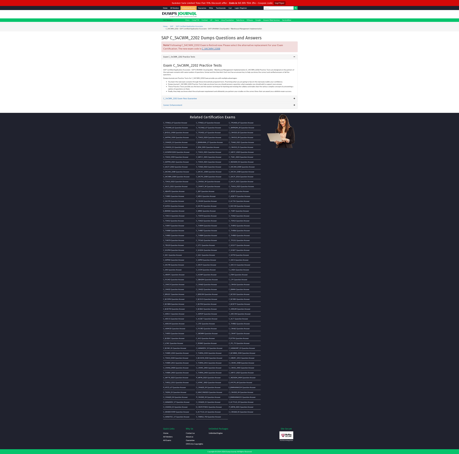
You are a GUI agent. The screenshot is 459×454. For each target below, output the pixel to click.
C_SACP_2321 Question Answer (241, 182)
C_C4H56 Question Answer (239, 284)
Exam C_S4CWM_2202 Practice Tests (179, 57)
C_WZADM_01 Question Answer (241, 162)
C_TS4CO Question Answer (174, 216)
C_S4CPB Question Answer (173, 265)
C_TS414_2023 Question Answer (241, 186)
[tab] (229, 57)
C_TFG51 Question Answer (239, 240)
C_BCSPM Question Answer (174, 299)
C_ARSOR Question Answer (174, 324)
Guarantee (202, 8)
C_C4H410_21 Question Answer (175, 147)
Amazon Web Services (271, 20)
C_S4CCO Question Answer (239, 265)
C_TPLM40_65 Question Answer (175, 128)
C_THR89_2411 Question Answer (176, 363)
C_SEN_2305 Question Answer (207, 147)
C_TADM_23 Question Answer (174, 392)
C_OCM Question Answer (206, 270)
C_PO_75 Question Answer (239, 343)
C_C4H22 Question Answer (206, 289)
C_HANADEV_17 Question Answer (176, 402)
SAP (171, 26)
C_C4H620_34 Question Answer (175, 397)
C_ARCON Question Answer (240, 314)
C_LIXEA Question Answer (239, 270)
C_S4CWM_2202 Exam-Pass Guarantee (180, 98)
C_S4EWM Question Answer (207, 333)
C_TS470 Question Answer (206, 216)
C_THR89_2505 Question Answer (176, 353)
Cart (230, 8)
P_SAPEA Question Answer (173, 206)
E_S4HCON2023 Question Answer (209, 392)
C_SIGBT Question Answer (239, 250)
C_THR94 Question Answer (206, 226)
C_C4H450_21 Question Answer (175, 407)
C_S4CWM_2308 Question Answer (176, 177)
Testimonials (221, 8)
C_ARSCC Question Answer (173, 314)
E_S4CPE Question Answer (206, 206)
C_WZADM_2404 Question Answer (242, 378)
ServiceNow (286, 20)
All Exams (167, 440)
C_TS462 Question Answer (239, 216)
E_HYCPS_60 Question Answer (240, 382)
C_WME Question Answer (206, 211)
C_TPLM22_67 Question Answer (208, 132)
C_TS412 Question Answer (239, 221)
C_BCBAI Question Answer (206, 309)
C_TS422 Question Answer (206, 221)
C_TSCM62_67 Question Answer (208, 128)
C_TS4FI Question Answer (239, 211)
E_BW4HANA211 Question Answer (242, 397)
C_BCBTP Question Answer (239, 304)
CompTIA (195, 20)
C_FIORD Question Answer (206, 329)
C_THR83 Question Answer (239, 235)
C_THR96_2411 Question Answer (209, 363)
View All (197, 23)
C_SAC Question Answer (205, 255)
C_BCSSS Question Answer (239, 294)
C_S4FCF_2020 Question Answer (241, 152)
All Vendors (174, 8)
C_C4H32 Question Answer (173, 289)
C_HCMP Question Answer (206, 275)
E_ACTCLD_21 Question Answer (208, 412)
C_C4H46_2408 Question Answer (176, 368)
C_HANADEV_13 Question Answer (209, 348)
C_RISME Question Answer (206, 343)
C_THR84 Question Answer (206, 235)
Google (258, 20)
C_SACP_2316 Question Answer (241, 177)
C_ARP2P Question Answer (206, 314)
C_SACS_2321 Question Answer (175, 186)
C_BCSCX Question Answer (206, 299)
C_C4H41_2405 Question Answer (208, 368)
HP (211, 20)
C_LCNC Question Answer (173, 343)
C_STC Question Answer (205, 245)
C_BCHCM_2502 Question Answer (209, 358)
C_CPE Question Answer (205, 324)
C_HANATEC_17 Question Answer (176, 417)
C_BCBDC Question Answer (174, 338)
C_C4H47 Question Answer (239, 333)
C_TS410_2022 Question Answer (175, 182)
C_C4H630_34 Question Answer (208, 387)
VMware (250, 20)
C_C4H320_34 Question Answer (241, 392)
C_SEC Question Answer (172, 255)
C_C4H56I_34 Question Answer (208, 182)
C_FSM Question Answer (238, 275)
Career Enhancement (172, 105)
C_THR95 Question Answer (173, 333)
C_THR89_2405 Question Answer (176, 373)
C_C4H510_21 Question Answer (241, 147)
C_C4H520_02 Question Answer (241, 132)
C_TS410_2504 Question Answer (175, 358)
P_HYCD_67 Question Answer (174, 387)
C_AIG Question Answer (205, 338)
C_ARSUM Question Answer (239, 309)
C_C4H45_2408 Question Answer (241, 363)
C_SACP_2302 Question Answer (175, 167)
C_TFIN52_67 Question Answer (175, 123)
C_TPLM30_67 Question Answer (241, 123)
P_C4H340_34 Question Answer (208, 397)
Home (165, 8)
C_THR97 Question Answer (173, 226)
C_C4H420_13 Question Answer (175, 142)
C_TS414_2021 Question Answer (208, 162)
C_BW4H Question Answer (239, 289)
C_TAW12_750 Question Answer (208, 417)
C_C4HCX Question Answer (173, 284)
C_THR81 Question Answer (173, 196)
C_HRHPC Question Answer (174, 275)
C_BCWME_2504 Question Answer (242, 353)
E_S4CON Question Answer (239, 206)
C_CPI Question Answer (238, 280)
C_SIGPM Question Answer (173, 250)
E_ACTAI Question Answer (239, 201)
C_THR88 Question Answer (173, 231)
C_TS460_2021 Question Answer (241, 142)
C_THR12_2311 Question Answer (176, 382)
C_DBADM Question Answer (207, 280)
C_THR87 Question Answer (206, 231)
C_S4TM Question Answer (239, 255)
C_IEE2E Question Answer (239, 191)
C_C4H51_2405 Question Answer (241, 368)
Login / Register (241, 8)
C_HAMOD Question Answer (174, 329)
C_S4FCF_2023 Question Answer (241, 373)
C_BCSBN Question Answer (173, 304)
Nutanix (188, 23)
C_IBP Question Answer (205, 191)
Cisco (187, 20)
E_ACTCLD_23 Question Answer (241, 402)
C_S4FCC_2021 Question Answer (208, 157)
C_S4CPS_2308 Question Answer (208, 177)
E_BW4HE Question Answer (173, 211)
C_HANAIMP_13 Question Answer (242, 348)
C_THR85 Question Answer (173, 235)
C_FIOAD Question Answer (173, 280)
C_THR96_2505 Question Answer (209, 353)
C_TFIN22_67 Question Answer (208, 123)
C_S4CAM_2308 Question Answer (242, 167)
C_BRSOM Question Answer (207, 294)
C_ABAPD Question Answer (174, 191)
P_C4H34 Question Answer (206, 201)
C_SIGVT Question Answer (239, 245)
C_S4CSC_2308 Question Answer (208, 172)
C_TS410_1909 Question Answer (175, 157)
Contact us (190, 433)
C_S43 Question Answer (172, 270)
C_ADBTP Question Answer (239, 196)
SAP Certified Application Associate (189, 26)
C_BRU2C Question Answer (173, 294)
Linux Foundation (227, 20)
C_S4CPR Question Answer (173, 201)
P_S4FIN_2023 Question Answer (208, 378)
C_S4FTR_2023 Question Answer (175, 378)
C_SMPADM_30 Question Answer (241, 128)
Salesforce (240, 20)
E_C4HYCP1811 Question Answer (209, 407)
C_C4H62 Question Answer (239, 329)
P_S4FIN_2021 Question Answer (241, 407)
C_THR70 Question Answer (173, 240)
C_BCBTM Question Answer (174, 309)
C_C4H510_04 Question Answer (241, 137)
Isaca (217, 20)
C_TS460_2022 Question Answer (208, 167)
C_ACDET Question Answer (206, 319)
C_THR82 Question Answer (239, 324)
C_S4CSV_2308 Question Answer (241, 172)
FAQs (211, 8)
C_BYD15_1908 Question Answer (176, 132)
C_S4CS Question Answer (239, 260)
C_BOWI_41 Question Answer (174, 348)
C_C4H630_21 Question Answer (208, 402)
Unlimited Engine (216, 433)
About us (189, 436)
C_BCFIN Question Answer (206, 304)
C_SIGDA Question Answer (206, 250)
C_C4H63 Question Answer (206, 284)
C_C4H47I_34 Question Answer (208, 186)
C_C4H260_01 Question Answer (241, 412)
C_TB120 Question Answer (173, 245)
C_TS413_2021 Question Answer (208, 152)
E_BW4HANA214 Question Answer (242, 387)
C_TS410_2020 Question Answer (208, 137)
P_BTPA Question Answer (239, 338)
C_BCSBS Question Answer (239, 299)
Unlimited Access (188, 8)
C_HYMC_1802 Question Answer (208, 382)
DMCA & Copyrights (194, 444)
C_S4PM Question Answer (206, 260)
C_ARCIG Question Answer (173, 319)
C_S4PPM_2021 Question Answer (176, 162)
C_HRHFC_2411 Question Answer (241, 358)
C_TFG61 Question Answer (206, 240)
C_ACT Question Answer (238, 319)
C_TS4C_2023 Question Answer (241, 157)
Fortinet (205, 20)
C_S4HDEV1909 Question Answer (176, 412)
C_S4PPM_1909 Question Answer (176, 137)
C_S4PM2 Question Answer (173, 260)
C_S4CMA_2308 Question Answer (176, 172)
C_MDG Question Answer (206, 196)
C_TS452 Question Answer (173, 221)
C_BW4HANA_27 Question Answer (209, 142)
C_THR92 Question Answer (239, 226)
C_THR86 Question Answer (239, 231)
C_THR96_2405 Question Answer (209, 373)
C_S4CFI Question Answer (206, 265)
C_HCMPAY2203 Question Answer (176, 152)
